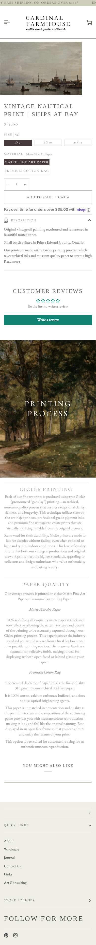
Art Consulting (15, 882)
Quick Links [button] (16, 825)
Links (8, 874)
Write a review (48, 319)
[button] (48, 813)
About (9, 840)
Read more (12, 261)
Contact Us (12, 866)
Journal (9, 857)
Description (23, 220)
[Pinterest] (6, 935)
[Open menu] (11, 22)
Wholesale (11, 849)
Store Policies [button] (19, 900)
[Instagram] (15, 935)
